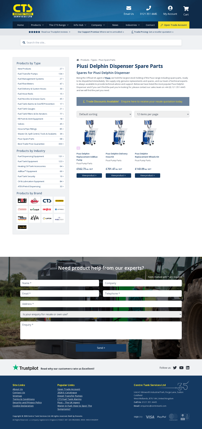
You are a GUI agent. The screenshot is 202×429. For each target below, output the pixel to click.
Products (36, 24)
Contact (150, 24)
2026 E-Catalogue (67, 392)
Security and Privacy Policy (27, 402)
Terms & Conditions (24, 399)
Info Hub (78, 24)
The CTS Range (57, 24)
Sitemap (17, 395)
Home (20, 24)
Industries (131, 24)
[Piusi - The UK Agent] (22, 201)
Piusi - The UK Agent (68, 402)
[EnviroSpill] (34, 209)
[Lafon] (47, 218)
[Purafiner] (59, 218)
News (115, 24)
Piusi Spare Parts (107, 59)
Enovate (78, 416)
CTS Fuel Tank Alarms (69, 399)
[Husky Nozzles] (34, 201)
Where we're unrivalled (111, 31)
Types (94, 59)
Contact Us (19, 392)
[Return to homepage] (66, 10)
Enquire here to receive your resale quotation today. (152, 101)
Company (96, 24)
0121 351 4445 (149, 402)
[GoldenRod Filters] (59, 201)
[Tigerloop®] (22, 227)
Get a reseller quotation (160, 31)
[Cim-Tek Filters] (47, 209)
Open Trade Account (68, 389)
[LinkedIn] (187, 367)
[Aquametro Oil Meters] (22, 218)
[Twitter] (175, 367)
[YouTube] (181, 367)
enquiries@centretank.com (153, 405)
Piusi (107, 77)
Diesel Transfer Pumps (69, 395)
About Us (18, 389)
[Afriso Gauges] (59, 209)
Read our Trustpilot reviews (55, 31)
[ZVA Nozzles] (34, 218)
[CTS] (47, 201)
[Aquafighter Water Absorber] (22, 209)
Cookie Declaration (23, 405)
